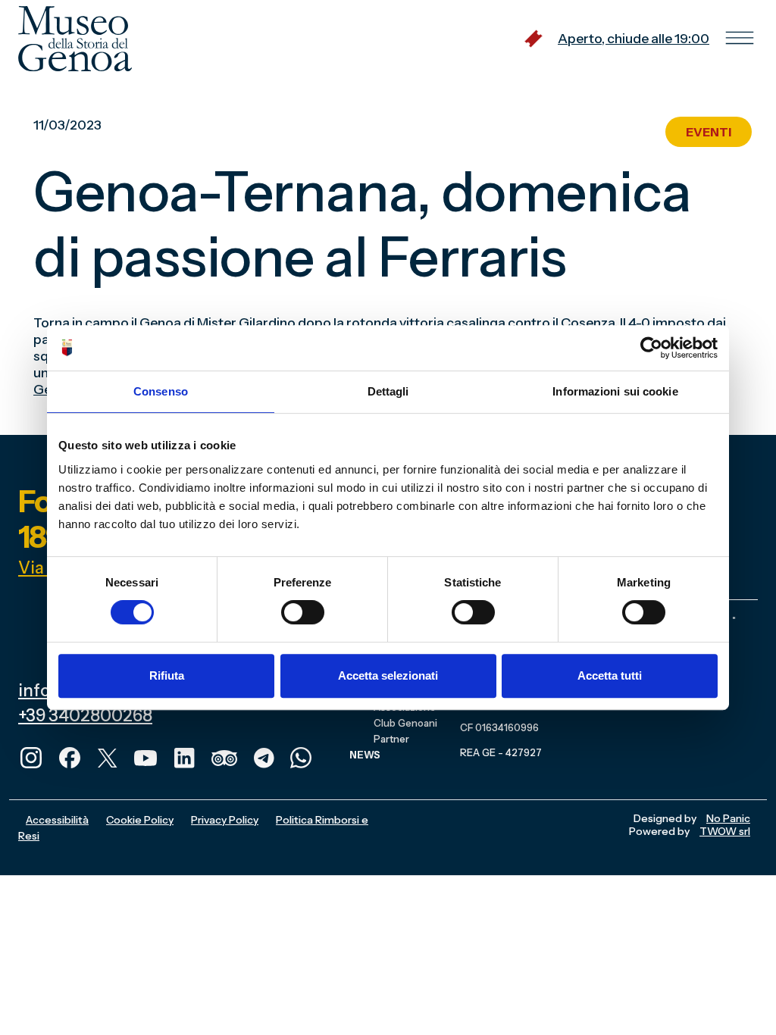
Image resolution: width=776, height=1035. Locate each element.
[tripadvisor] (224, 756)
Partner (391, 739)
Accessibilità (57, 820)
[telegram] (264, 756)
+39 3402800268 (85, 715)
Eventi (708, 131)
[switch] (302, 612)
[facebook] (69, 756)
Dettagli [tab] (388, 391)
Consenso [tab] (160, 391)
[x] (107, 756)
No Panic (728, 818)
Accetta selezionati (388, 675)
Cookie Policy (140, 820)
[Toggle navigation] (739, 38)
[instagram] (31, 756)
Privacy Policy (224, 820)
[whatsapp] (301, 756)
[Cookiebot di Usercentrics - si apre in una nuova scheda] (651, 347)
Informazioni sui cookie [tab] (614, 391)
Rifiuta (166, 675)
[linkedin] (184, 756)
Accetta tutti (609, 675)
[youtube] (145, 756)
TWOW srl (724, 831)
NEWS (364, 755)
